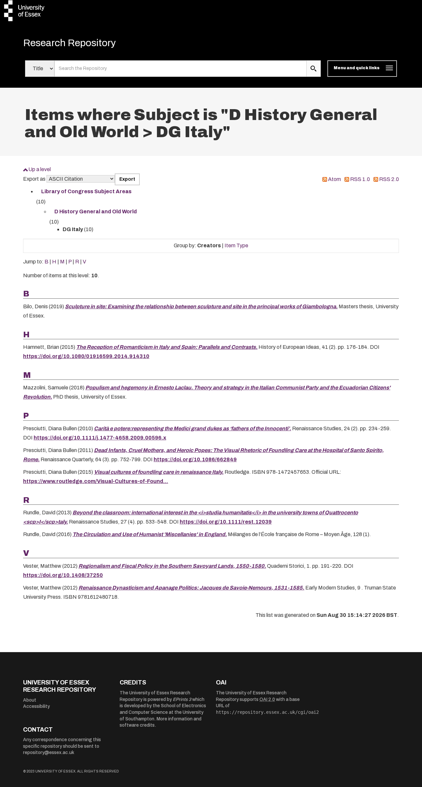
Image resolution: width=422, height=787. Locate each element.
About (29, 700)
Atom (334, 179)
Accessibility (36, 706)
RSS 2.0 (389, 179)
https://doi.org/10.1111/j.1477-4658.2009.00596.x (100, 437)
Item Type (236, 245)
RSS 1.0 (360, 179)
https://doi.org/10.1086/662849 (195, 459)
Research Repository (69, 43)
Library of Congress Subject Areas (86, 191)
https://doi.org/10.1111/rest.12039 (226, 522)
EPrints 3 (182, 699)
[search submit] (313, 68)
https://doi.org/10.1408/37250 (63, 575)
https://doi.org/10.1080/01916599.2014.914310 (86, 356)
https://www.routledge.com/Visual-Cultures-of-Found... (95, 481)
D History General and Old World (95, 211)
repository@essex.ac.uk (48, 752)
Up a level (39, 169)
